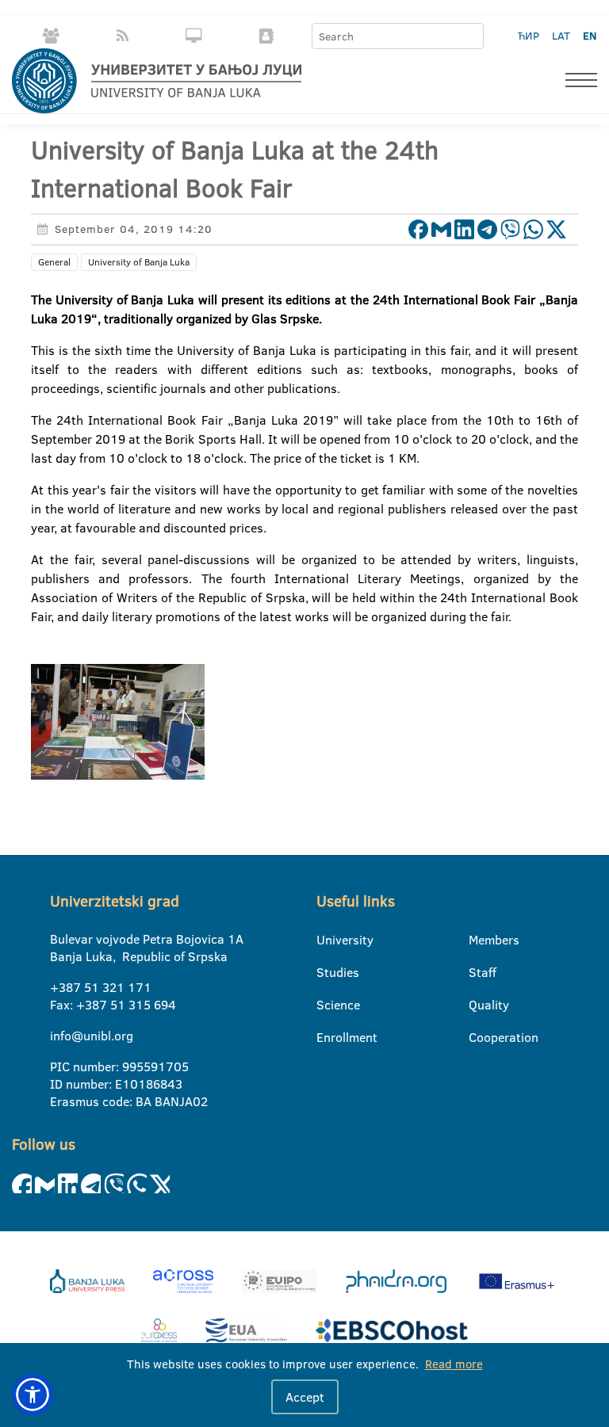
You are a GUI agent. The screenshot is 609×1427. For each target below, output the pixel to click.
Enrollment (326, 1037)
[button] (32, 1394)
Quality (478, 1004)
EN (589, 36)
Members (478, 939)
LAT (561, 36)
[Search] (471, 36)
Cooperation (478, 1037)
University (326, 939)
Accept (304, 1397)
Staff (478, 972)
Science (326, 1004)
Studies (326, 972)
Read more (454, 1364)
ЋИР (528, 36)
